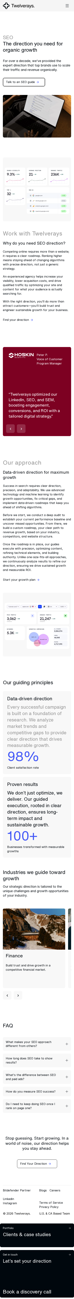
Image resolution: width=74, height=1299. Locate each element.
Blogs (43, 1190)
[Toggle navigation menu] (67, 6)
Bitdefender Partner (17, 1190)
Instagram (10, 1203)
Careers (55, 1190)
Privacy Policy (49, 1207)
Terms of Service (51, 1202)
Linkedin (8, 1199)
